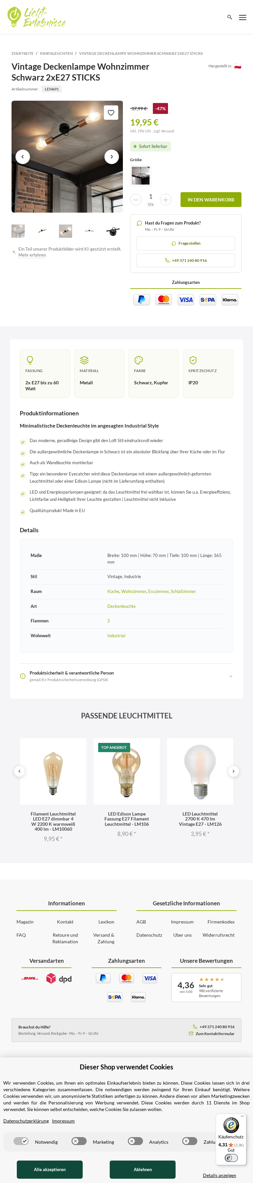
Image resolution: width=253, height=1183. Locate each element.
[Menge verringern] (136, 199)
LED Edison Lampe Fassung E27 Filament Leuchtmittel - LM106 (126, 819)
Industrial (116, 635)
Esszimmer (158, 591)
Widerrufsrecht (219, 935)
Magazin (25, 921)
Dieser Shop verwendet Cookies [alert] (126, 1067)
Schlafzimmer (183, 591)
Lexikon (106, 921)
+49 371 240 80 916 (217, 1026)
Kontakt (65, 921)
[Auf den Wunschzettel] (111, 112)
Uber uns (182, 935)
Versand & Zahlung (103, 938)
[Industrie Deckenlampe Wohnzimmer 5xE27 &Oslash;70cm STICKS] (140, 175)
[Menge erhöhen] (166, 199)
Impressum (182, 921)
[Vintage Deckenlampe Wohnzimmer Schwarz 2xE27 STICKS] (67, 157)
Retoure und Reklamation (65, 938)
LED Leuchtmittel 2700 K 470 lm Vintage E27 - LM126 (200, 819)
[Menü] (242, 1118)
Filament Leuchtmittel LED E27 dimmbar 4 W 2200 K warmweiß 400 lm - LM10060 (53, 821)
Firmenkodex (221, 921)
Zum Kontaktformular (215, 1033)
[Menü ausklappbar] (243, 17)
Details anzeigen (219, 1175)
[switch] (21, 1141)
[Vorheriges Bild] (22, 157)
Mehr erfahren (32, 255)
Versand (167, 131)
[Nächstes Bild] (111, 157)
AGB (141, 921)
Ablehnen (143, 1169)
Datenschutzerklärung (26, 1121)
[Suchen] (230, 17)
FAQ (21, 935)
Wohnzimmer (133, 591)
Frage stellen (190, 243)
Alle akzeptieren (50, 1169)
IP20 (193, 382)
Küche (113, 591)
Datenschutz (149, 935)
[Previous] (19, 771)
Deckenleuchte (121, 606)
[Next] (233, 771)
